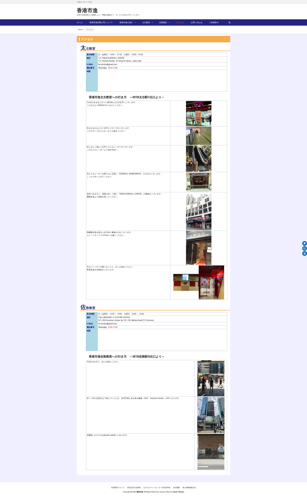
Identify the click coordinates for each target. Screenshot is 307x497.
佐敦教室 (163, 22)
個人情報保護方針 (189, 487)
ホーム (80, 22)
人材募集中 (214, 22)
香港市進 (87, 10)
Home (81, 30)
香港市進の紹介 (126, 22)
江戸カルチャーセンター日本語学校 (156, 487)
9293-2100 (113, 68)
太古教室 (146, 22)
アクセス (180, 22)
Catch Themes (178, 492)
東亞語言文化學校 (134, 487)
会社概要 (176, 487)
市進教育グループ (117, 487)
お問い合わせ (196, 22)
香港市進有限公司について (101, 22)
